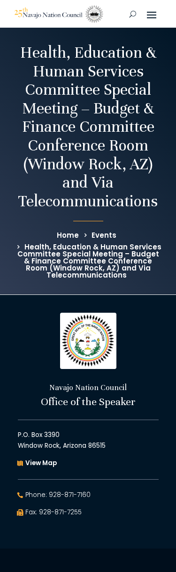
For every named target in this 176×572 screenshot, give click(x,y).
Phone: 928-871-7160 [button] (58, 494)
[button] (151, 14)
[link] (59, 14)
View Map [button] (41, 463)
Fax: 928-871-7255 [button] (53, 512)
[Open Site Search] (132, 14)
